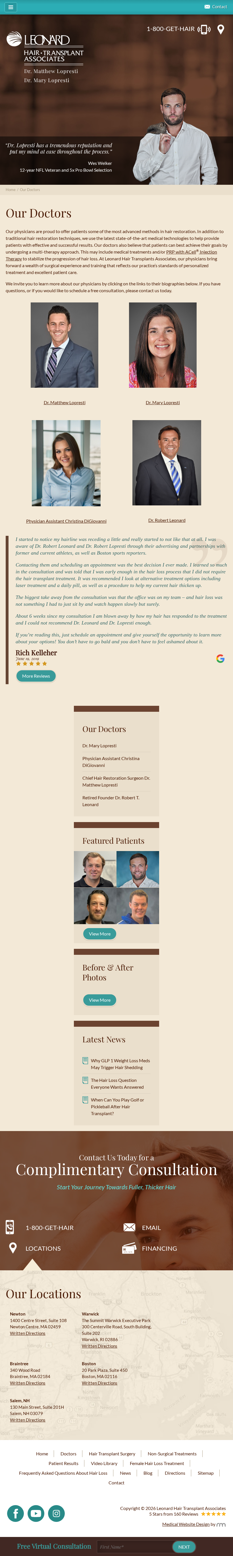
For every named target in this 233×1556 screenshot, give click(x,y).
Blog (147, 1473)
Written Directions (27, 1333)
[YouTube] (36, 1513)
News (125, 1473)
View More (100, 933)
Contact (219, 6)
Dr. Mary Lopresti (46, 80)
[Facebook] (15, 1513)
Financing (159, 1248)
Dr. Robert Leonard (167, 520)
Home (11, 189)
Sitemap (206, 1473)
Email (151, 1227)
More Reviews (36, 676)
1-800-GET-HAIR (171, 28)
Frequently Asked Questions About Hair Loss (63, 1473)
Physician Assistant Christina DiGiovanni (66, 521)
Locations (43, 1248)
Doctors (68, 1453)
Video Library (104, 1463)
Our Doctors (104, 728)
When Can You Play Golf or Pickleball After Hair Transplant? (117, 1106)
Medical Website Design (186, 1524)
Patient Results (63, 1463)
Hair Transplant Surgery (112, 1453)
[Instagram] (56, 1513)
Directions (175, 1473)
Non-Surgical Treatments (172, 1453)
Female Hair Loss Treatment (157, 1463)
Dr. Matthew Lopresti (51, 71)
